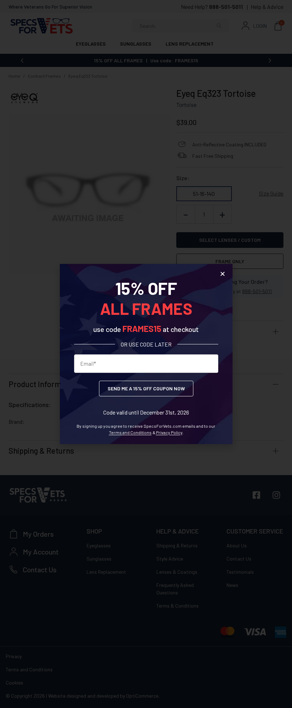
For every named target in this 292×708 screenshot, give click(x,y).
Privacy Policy (169, 432)
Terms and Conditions (130, 432)
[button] (222, 274)
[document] (146, 354)
